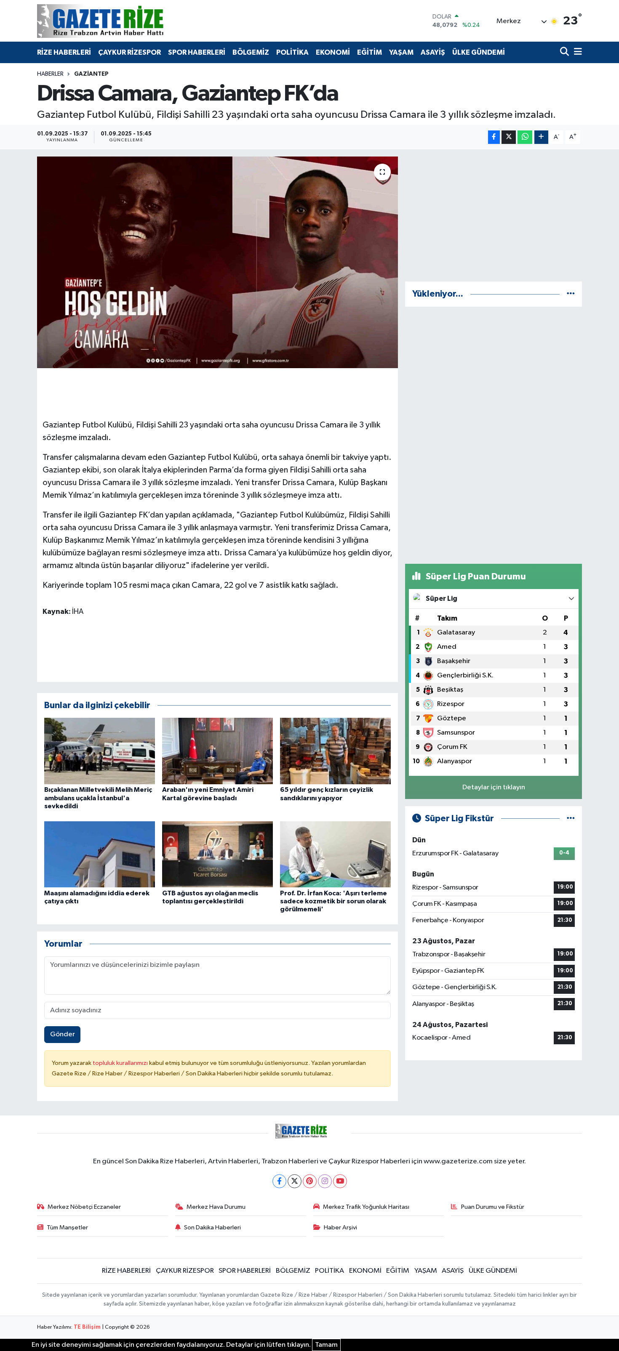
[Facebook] (279, 1181)
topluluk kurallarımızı (121, 1063)
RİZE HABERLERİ (64, 52)
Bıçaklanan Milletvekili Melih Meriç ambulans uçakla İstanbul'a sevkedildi (98, 797)
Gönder (62, 1034)
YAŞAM (401, 52)
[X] (294, 1181)
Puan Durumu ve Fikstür (492, 1207)
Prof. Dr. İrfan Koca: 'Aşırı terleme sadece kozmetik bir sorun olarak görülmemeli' (333, 901)
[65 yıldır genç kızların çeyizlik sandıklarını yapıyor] (335, 750)
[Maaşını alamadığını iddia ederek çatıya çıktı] (99, 854)
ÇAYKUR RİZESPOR (129, 52)
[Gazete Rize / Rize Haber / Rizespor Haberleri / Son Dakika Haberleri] (121, 21)
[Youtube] (340, 1181)
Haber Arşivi (340, 1227)
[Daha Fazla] (541, 137)
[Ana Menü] (576, 52)
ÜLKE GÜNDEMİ (478, 52)
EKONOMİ (333, 52)
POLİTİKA (292, 52)
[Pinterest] (310, 1181)
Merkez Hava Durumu (216, 1207)
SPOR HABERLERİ (196, 52)
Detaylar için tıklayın (493, 787)
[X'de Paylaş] (509, 137)
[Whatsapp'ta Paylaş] (525, 137)
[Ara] (565, 52)
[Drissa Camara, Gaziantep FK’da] (217, 262)
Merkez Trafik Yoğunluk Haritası (366, 1207)
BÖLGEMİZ (250, 52)
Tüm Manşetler (67, 1227)
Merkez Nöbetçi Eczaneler (84, 1207)
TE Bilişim (87, 1327)
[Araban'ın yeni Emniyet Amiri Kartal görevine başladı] (217, 750)
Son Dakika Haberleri (212, 1227)
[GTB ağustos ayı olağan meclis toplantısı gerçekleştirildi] (217, 854)
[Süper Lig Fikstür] (571, 818)
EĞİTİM (369, 52)
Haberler (50, 74)
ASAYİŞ (433, 52)
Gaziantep (91, 74)
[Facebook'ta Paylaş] (494, 137)
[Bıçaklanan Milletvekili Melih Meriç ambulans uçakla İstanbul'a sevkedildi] (99, 750)
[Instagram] (325, 1181)
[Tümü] (571, 293)
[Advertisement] (493, 215)
